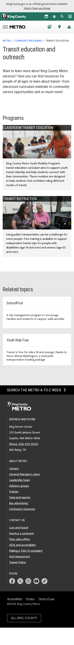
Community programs (28, 40)
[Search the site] (62, 16)
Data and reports (19, 497)
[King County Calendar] (46, 16)
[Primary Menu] (70, 16)
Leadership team (19, 480)
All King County (24, 618)
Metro (7, 40)
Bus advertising (18, 503)
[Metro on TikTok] (44, 581)
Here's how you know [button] (37, 8)
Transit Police (17, 562)
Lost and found (18, 527)
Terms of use (46, 599)
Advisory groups (19, 486)
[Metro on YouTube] (36, 581)
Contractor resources (22, 509)
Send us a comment (21, 533)
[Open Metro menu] (6, 27)
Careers (14, 468)
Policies (13, 491)
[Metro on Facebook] (12, 581)
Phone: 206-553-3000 (23, 444)
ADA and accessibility (22, 545)
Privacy (30, 599)
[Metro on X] (20, 581)
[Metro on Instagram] (28, 581)
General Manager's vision (24, 474)
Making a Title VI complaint (26, 550)
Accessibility (14, 599)
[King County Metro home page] (21, 406)
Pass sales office (19, 539)
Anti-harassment (19, 556)
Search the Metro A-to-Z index (34, 390)
